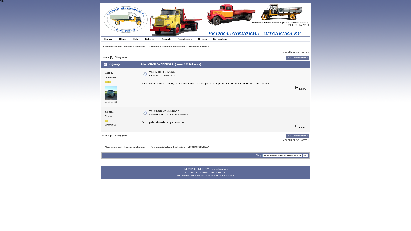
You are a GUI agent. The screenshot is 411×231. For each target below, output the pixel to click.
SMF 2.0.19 (189, 169)
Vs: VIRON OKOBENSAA (164, 111)
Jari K (109, 72)
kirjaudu (288, 22)
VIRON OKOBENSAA (162, 72)
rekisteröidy (302, 22)
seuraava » (302, 52)
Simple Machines (219, 169)
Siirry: (259, 155)
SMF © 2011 (203, 169)
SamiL (109, 111)
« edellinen (289, 52)
